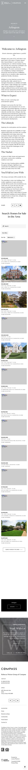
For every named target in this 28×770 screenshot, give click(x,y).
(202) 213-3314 (6, 681)
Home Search (4, 719)
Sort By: (3, 237)
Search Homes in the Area (12, 549)
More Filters (4, 232)
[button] (18, 644)
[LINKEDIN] (17, 700)
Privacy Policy (14, 763)
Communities (4, 716)
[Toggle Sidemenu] (25, 3)
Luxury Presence (15, 759)
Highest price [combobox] (10, 237)
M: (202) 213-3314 (20, 652)
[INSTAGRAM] (14, 700)
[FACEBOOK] (10, 700)
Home (2, 711)
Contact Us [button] (4, 722)
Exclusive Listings (5, 714)
